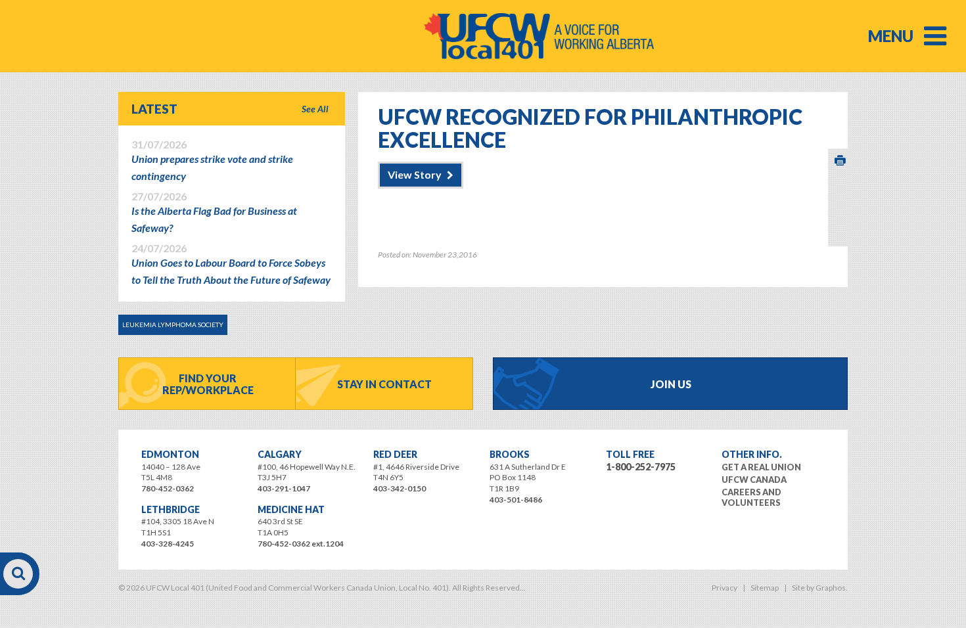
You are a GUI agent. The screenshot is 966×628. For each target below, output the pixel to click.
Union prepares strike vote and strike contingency (212, 160)
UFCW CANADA (754, 479)
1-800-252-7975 (641, 466)
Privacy (724, 588)
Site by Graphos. (820, 588)
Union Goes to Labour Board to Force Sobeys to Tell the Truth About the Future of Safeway (231, 264)
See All (315, 108)
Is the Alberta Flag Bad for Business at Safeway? (214, 212)
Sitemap (764, 588)
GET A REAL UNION (761, 467)
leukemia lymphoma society (172, 324)
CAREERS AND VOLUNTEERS (751, 497)
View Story (415, 174)
